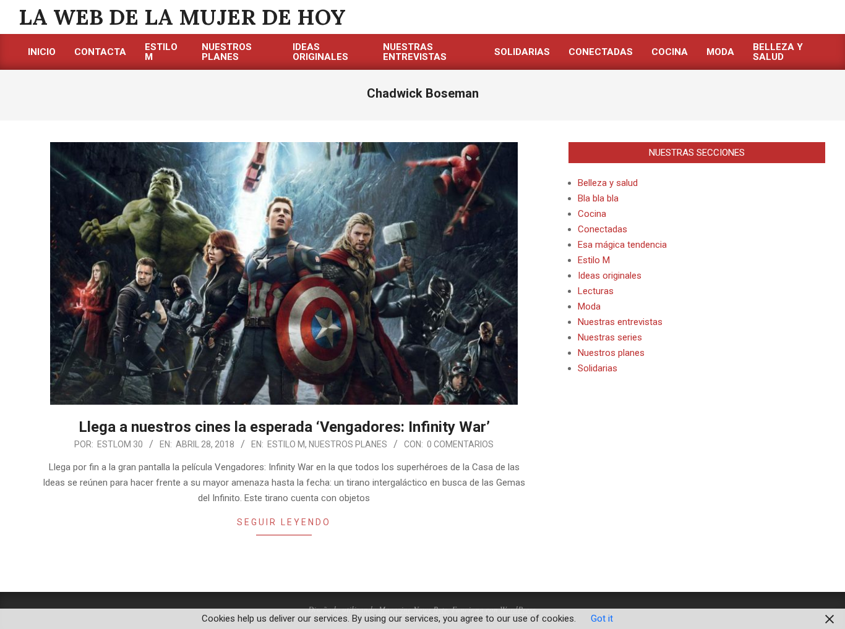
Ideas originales (609, 275)
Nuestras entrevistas (620, 321)
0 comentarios (460, 444)
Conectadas (602, 229)
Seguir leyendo (284, 522)
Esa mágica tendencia (622, 244)
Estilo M (286, 444)
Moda (589, 306)
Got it (602, 618)
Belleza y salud (608, 182)
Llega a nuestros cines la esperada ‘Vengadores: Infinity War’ (284, 427)
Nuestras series (610, 337)
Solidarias (597, 368)
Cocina (592, 213)
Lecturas (596, 291)
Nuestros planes (348, 444)
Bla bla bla (598, 198)
